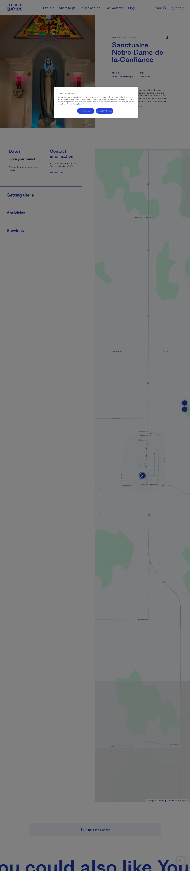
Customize (86, 111)
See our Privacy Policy (75, 104)
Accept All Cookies (104, 111)
